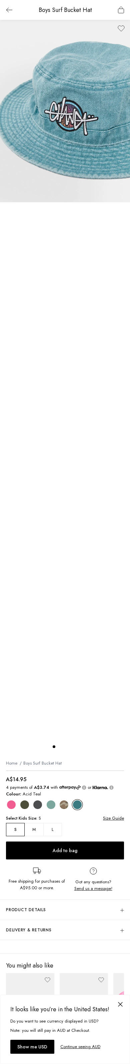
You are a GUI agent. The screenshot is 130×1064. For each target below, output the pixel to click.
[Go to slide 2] (60, 746)
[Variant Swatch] (11, 805)
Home (11, 763)
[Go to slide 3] (67, 746)
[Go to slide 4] (74, 746)
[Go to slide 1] (54, 746)
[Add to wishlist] (121, 28)
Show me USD (32, 1046)
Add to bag (65, 850)
